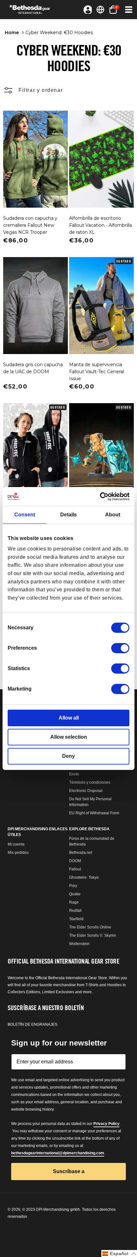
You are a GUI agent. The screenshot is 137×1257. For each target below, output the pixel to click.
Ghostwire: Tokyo (84, 877)
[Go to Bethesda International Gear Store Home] (32, 9)
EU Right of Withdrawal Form (94, 813)
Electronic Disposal (86, 790)
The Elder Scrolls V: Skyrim (92, 935)
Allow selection (68, 737)
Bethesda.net (80, 852)
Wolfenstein (79, 944)
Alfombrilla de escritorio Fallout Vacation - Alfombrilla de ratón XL (100, 225)
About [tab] (112, 514)
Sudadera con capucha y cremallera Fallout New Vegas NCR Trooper (30, 225)
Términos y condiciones (89, 782)
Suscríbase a (68, 1171)
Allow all (69, 718)
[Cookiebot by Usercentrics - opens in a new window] (101, 496)
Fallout (75, 869)
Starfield (76, 919)
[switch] (120, 648)
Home (12, 32)
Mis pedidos (18, 852)
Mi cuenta (16, 844)
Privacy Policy (106, 1123)
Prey (73, 886)
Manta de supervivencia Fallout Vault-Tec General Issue (96, 371)
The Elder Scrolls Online (90, 927)
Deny (68, 756)
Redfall (75, 910)
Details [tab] (68, 514)
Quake (75, 894)
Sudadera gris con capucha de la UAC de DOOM (33, 368)
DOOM (75, 861)
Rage (74, 902)
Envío (74, 774)
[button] (128, 9)
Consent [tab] (24, 514)
